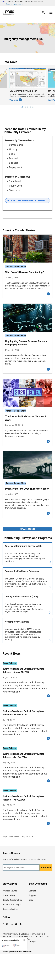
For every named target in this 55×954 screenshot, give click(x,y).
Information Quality (10, 934)
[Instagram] (21, 924)
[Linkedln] (12, 924)
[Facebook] (4, 924)
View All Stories (27, 529)
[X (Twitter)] (7, 924)
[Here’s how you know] (27, 3)
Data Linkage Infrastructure (32, 934)
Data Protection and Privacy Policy (16, 936)
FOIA (48, 936)
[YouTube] (16, 924)
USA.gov (33, 942)
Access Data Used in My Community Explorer (28, 200)
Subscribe (46, 867)
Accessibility (38, 936)
